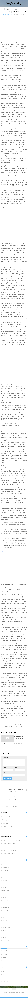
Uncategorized (5, 960)
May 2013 (4, 893)
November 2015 (6, 880)
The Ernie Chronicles (7, 816)
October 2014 (5, 890)
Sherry (4, 847)
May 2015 (4, 887)
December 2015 (6, 877)
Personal (4, 957)
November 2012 (6, 904)
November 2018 (6, 864)
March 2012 (5, 917)
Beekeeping (5, 954)
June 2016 (4, 874)
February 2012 (5, 920)
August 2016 (5, 870)
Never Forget (5, 823)
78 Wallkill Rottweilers (6, 744)
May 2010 (4, 937)
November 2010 (6, 933)
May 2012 (4, 913)
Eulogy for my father (7, 826)
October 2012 (5, 907)
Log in (3, 971)
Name (4, 767)
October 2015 (5, 884)
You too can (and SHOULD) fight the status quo (18, 738)
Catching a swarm (6, 830)
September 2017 (6, 867)
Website (5, 772)
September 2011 (6, 927)
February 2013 (5, 897)
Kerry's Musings (14, 3)
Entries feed (5, 974)
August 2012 (5, 910)
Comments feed (6, 977)
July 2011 (4, 930)
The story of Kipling (6, 820)
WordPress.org (5, 981)
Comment (5, 757)
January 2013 (5, 900)
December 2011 (6, 923)
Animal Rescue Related (7, 14)
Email (16, 767)
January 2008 (5, 940)
